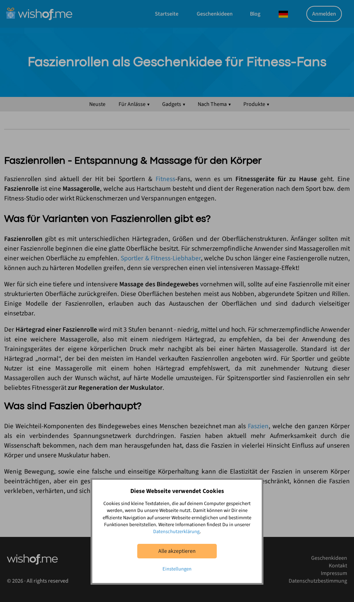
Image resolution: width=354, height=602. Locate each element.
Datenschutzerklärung (176, 531)
